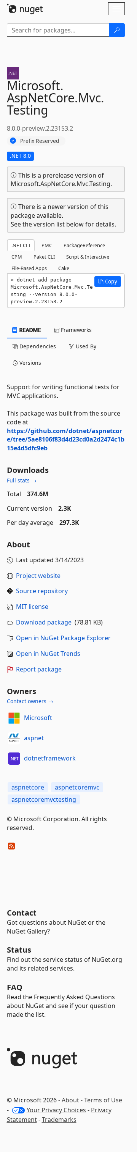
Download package (44, 622)
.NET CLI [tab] (20, 245)
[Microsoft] (14, 718)
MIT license (32, 606)
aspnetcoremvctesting (43, 799)
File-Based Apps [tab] (29, 268)
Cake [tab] (63, 268)
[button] (107, 281)
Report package (39, 669)
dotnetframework (50, 758)
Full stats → (22, 480)
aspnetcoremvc (77, 787)
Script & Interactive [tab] (87, 256)
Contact (22, 913)
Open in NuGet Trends (48, 653)
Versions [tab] (29, 362)
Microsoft (38, 718)
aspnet (34, 738)
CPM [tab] (16, 256)
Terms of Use (103, 1100)
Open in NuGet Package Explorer (63, 638)
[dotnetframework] (14, 758)
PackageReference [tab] (84, 245)
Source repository (42, 591)
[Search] (117, 30)
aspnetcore (27, 787)
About (70, 1100)
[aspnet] (14, 738)
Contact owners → (30, 701)
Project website (38, 575)
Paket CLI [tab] (44, 256)
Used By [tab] (85, 346)
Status (19, 950)
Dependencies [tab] (37, 346)
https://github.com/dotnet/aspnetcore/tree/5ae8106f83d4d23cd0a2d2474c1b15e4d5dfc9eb (65, 440)
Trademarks (59, 1119)
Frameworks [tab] (75, 329)
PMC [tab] (46, 245)
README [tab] (29, 329)
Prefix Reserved (39, 140)
